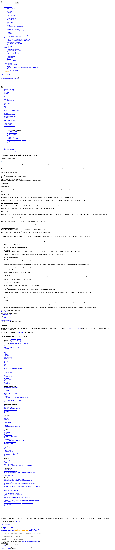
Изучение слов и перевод (10, 455)
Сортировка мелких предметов (12, 426)
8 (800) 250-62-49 (5, 74)
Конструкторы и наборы (13, 64)
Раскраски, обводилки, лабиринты (13, 424)
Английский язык (11, 137)
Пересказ (9, 12)
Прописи (9, 46)
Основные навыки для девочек (12, 110)
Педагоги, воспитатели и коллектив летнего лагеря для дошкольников (22, 486)
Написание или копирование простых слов (18, 39)
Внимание (6, 99)
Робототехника (8, 63)
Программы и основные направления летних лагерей (18, 480)
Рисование (6, 47)
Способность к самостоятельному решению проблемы (18, 503)
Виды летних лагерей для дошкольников (15, 479)
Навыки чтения (8, 7)
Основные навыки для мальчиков (13, 112)
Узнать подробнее (5, 548)
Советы (9, 14)
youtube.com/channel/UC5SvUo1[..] (19, 343)
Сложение (9, 33)
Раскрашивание (11, 56)
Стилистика (10, 57)
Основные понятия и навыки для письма (18, 40)
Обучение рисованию (12, 141)
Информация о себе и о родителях (13, 90)
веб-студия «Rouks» (12, 517)
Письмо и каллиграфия (10, 116)
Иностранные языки (9, 120)
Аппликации (7, 422)
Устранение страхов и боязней (12, 493)
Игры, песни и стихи (9, 454)
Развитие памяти (8, 504)
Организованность (9, 102)
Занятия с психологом (9, 126)
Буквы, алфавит (11, 8)
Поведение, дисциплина (10, 501)
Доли (8, 25)
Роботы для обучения (12, 70)
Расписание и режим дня (10, 482)
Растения (6, 92)
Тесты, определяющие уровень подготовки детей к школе (19, 498)
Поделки (6, 418)
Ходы (5, 462)
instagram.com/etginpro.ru (17, 341)
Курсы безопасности (12, 142)
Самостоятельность (9, 100)
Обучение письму (11, 134)
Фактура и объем (11, 60)
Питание (6, 105)
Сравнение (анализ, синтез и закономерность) (19, 35)
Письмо (6, 38)
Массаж (6, 425)
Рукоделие (6, 419)
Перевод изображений (13, 53)
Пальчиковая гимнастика (13, 42)
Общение (6, 106)
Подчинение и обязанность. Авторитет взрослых (17, 497)
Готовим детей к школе (75, 328)
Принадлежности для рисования (15, 54)
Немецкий (6, 448)
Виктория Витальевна (6, 314)
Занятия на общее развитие (11, 490)
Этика (5, 109)
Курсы (8, 66)
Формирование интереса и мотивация (14, 494)
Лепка (5, 416)
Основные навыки (9, 89)
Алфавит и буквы (8, 451)
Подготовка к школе (12, 131)
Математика (7, 21)
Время (5, 95)
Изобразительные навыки (14, 50)
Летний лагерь (8, 124)
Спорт (5, 107)
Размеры (9, 32)
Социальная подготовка (10, 496)
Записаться (3, 545)
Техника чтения (11, 16)
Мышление (7, 98)
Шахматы (6, 121)
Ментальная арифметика (13, 29)
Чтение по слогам (11, 19)
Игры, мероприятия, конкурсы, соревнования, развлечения (19, 483)
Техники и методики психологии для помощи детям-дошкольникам (22, 500)
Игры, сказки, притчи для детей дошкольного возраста (18, 505)
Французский (7, 450)
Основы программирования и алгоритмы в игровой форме (22, 67)
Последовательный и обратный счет (16, 31)
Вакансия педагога (9, 71)
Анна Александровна (6, 320)
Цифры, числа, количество (14, 36)
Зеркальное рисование (13, 49)
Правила (6, 461)
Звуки (8, 9)
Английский (7, 447)
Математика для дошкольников (15, 26)
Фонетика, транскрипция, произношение (15, 453)
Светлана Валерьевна (6, 317)
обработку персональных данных (30, 541)
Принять (13, 548)
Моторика (6, 117)
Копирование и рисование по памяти (17, 52)
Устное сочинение (12, 18)
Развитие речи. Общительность (12, 491)
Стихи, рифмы (11, 15)
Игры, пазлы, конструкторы (11, 421)
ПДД (5, 96)
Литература (10, 11)
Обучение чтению (12, 133)
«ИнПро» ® (17, 521)
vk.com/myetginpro (16, 339)
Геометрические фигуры (13, 23)
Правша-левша (11, 45)
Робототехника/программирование (16, 140)
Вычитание (10, 22)
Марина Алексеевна (6, 311)
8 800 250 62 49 (19, 332)
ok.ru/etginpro (17, 340)
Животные (6, 93)
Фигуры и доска (8, 460)
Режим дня (7, 103)
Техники (9, 59)
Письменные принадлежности (15, 43)
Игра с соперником (9, 464)
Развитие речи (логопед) (13, 135)
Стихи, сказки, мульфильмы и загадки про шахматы (18, 465)
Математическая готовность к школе (16, 28)
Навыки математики (9, 114)
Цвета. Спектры (11, 61)
